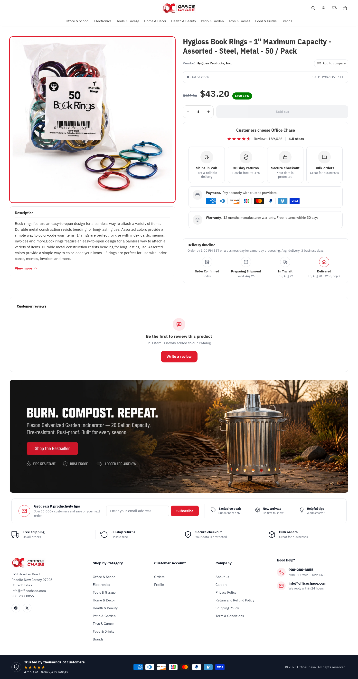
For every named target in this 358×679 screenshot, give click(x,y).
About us (222, 577)
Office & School (104, 577)
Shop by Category (108, 563)
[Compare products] (334, 8)
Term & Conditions (230, 616)
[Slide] (179, 436)
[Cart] (344, 8)
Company (224, 563)
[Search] (313, 8)
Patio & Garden (104, 616)
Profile (159, 584)
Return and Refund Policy (235, 600)
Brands (98, 639)
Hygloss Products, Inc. (214, 63)
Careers (221, 584)
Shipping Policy (227, 608)
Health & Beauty (105, 608)
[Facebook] (15, 608)
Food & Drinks (103, 631)
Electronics (101, 584)
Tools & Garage (104, 592)
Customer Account (170, 563)
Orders (159, 577)
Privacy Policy (226, 592)
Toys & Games (103, 623)
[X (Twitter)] (27, 608)
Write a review (179, 356)
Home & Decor (104, 600)
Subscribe (184, 511)
